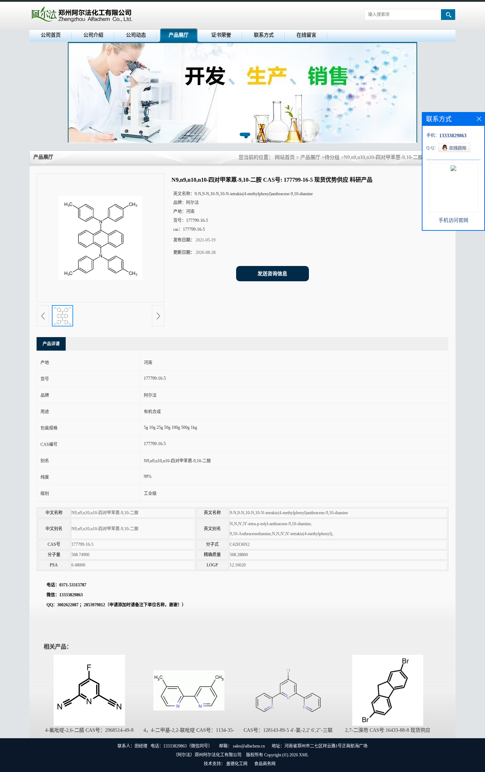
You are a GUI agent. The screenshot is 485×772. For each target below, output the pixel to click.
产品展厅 (179, 35)
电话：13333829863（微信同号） (181, 746)
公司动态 (136, 35)
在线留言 (306, 35)
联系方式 (264, 35)
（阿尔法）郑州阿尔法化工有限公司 (207, 754)
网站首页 (285, 157)
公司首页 (51, 35)
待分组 (332, 157)
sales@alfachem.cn (249, 746)
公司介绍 (93, 35)
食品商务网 (265, 763)
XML (304, 754)
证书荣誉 (221, 35)
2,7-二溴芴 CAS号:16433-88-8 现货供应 (387, 730)
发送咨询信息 (272, 273)
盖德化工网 (236, 763)
